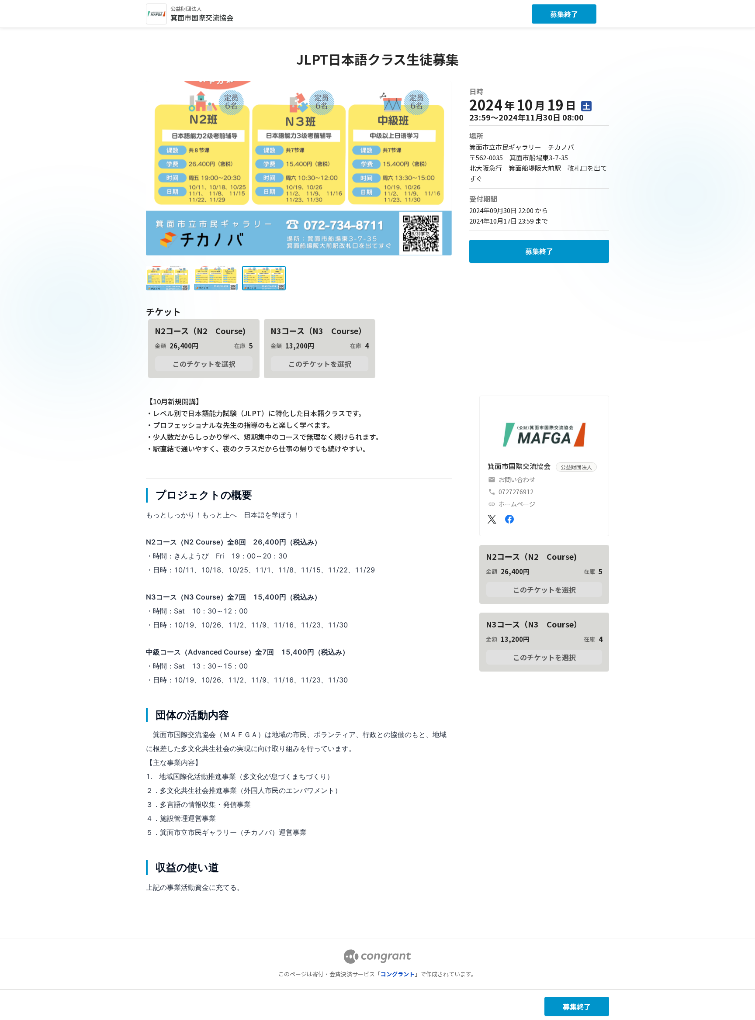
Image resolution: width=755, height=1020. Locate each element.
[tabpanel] (299, 691)
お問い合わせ (517, 479)
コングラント (398, 974)
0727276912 (516, 491)
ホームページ (517, 504)
